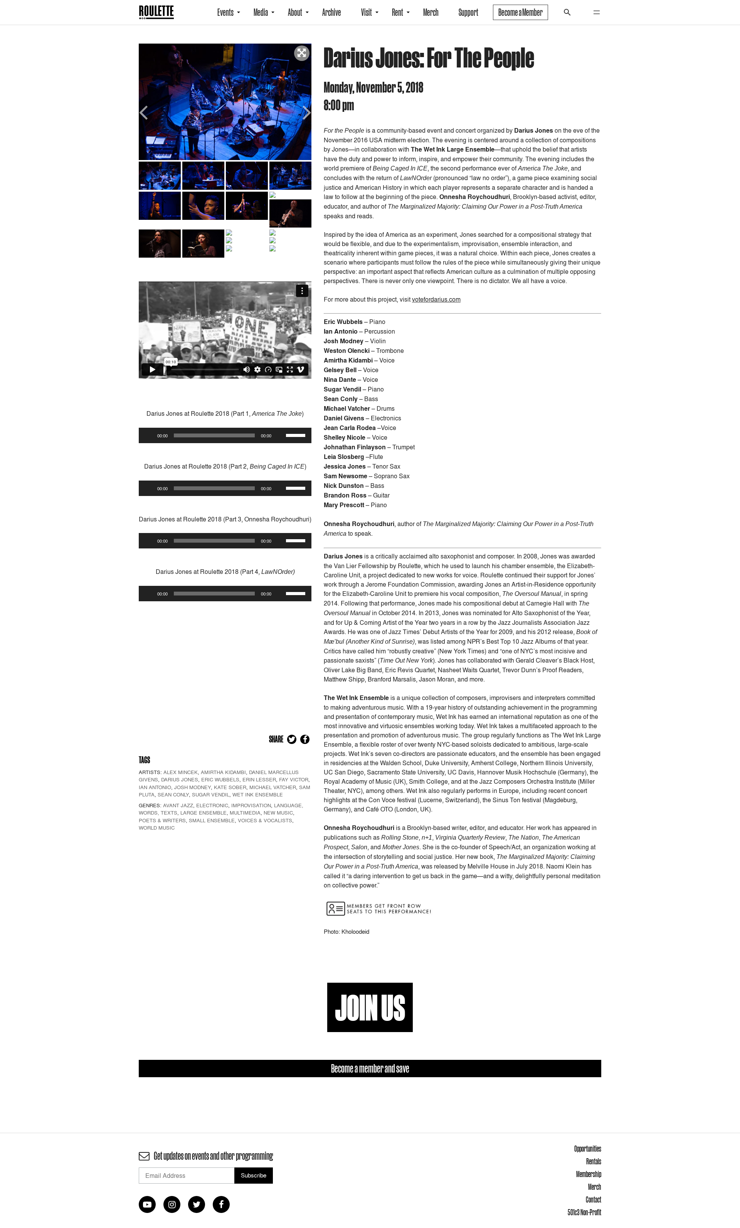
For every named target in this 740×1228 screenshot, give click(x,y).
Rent (397, 12)
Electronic (212, 805)
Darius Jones (179, 779)
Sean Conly (173, 794)
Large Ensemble (203, 812)
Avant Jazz (178, 805)
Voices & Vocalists (265, 820)
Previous (144, 111)
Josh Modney (192, 787)
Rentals (593, 1161)
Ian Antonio (155, 787)
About (295, 12)
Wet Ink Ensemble (257, 794)
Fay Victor (293, 779)
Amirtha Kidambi (223, 772)
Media (261, 12)
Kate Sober (230, 787)
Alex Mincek (180, 772)
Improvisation (251, 805)
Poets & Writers (162, 820)
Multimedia (245, 812)
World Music (157, 827)
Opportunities (587, 1149)
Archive (331, 12)
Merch (431, 12)
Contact (593, 1199)
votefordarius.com (436, 299)
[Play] (149, 435)
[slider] (297, 435)
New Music (278, 812)
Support (468, 12)
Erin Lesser (259, 779)
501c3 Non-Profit (584, 1212)
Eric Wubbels (220, 779)
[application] (225, 435)
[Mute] (280, 435)
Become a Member (520, 12)
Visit (366, 12)
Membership (588, 1174)
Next (305, 111)
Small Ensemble (212, 820)
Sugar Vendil (210, 794)
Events (225, 12)
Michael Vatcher (272, 787)
